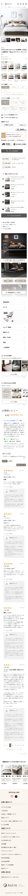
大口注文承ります (6, 840)
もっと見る (14, 374)
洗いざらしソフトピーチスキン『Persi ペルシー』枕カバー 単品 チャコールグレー (18, 201)
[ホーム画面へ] (1, 7)
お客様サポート (14, 456)
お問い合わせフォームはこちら (10, 877)
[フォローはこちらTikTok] (16, 796)
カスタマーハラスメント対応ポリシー (11, 854)
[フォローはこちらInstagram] (12, 796)
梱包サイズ (6, 332)
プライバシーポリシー (7, 851)
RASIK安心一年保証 (21, 144)
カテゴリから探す (6, 807)
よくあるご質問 (7, 228)
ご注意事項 (6, 347)
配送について (6, 226)
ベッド (5, 7)
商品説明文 (6, 302)
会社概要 (3, 844)
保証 (4, 342)
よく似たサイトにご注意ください (10, 837)
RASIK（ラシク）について (8, 833)
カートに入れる (13, 151)
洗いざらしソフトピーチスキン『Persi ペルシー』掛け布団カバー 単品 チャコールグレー (18, 192)
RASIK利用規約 (5, 858)
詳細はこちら (23, 125)
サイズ (5, 307)
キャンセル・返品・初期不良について (11, 821)
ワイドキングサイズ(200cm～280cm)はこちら (14, 94)
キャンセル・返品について (9, 224)
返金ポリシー (5, 868)
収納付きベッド (10, 7)
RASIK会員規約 (5, 861)
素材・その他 (7, 337)
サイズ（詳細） (7, 327)
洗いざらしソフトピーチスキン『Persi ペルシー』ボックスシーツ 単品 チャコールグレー (18, 184)
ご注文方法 (4, 810)
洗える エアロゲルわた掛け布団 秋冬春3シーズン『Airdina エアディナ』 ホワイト (18, 207)
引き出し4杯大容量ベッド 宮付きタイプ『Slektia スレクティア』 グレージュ (17, 779)
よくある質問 (5, 824)
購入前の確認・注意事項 (9, 222)
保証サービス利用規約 (7, 865)
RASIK (2, 47)
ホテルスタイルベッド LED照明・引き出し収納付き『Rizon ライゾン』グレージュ (14, 8)
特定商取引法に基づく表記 (8, 847)
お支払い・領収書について (8, 814)
